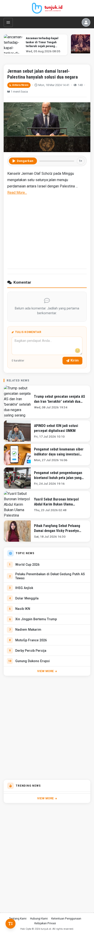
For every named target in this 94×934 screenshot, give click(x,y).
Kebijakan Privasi (45, 923)
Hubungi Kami (39, 918)
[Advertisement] (47, 231)
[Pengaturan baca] (10, 924)
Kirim (74, 360)
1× (80, 161)
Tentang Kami (17, 918)
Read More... (17, 192)
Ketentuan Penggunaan (66, 918)
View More (45, 671)
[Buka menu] (8, 22)
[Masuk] (86, 22)
